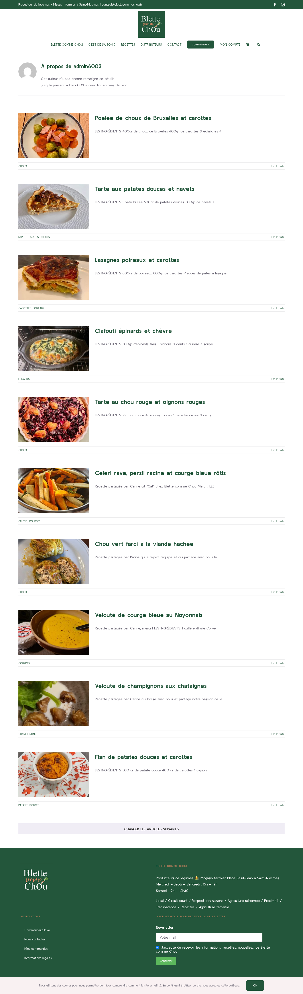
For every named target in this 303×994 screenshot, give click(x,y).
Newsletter (165, 927)
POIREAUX (61, 291)
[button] (258, 44)
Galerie (60, 124)
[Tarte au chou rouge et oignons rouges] (53, 419)
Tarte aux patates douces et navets (47, 195)
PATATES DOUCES (59, 220)
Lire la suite (278, 166)
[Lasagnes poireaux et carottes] (53, 277)
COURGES (59, 504)
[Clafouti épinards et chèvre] (53, 348)
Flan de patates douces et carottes (47, 763)
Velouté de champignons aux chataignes (47, 692)
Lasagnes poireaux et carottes (47, 266)
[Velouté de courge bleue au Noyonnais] (53, 632)
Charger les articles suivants (151, 829)
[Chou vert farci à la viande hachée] (53, 561)
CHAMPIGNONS (54, 717)
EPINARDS (54, 362)
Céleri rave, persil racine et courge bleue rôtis (47, 479)
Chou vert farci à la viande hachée (47, 550)
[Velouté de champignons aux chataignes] (53, 703)
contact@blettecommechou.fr (122, 4)
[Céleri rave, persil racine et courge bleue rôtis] (53, 490)
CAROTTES (47, 291)
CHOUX (54, 149)
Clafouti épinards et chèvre (47, 337)
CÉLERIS (47, 504)
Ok (255, 985)
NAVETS (42, 220)
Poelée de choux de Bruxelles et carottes (47, 124)
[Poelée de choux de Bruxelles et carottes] (53, 135)
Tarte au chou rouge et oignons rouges (47, 408)
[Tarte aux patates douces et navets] (53, 206)
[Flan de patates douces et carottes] (53, 774)
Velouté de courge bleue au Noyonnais (47, 621)
